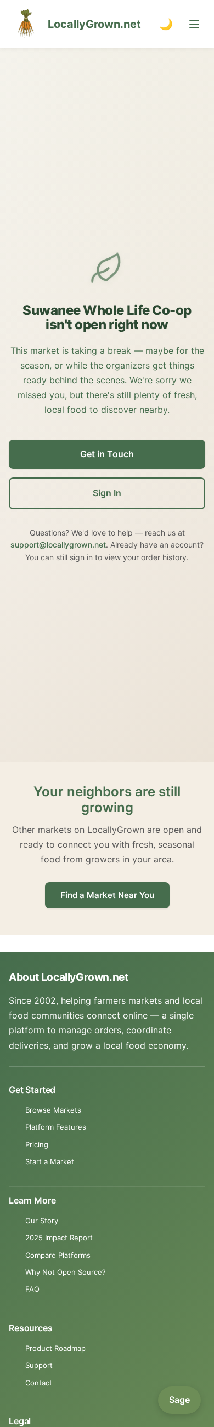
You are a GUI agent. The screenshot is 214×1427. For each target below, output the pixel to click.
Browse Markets (53, 1110)
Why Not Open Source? (65, 1272)
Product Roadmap (55, 1348)
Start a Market (49, 1161)
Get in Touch (107, 453)
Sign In (107, 492)
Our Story (41, 1220)
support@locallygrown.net (58, 544)
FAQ (32, 1289)
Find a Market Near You (107, 895)
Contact (38, 1382)
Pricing (36, 1144)
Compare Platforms (58, 1255)
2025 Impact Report (59, 1237)
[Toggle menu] (194, 24)
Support (39, 1365)
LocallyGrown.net (94, 24)
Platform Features (55, 1127)
